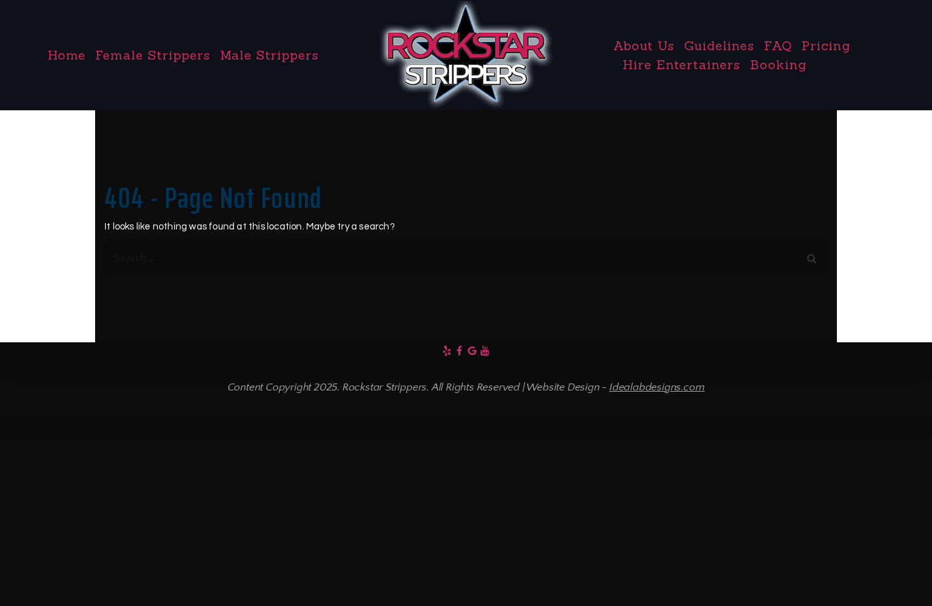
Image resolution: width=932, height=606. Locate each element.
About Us (644, 45)
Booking (778, 64)
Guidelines (719, 45)
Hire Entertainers (682, 64)
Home (67, 55)
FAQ (778, 45)
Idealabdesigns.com (656, 387)
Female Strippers (152, 55)
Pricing (825, 45)
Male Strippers (269, 55)
